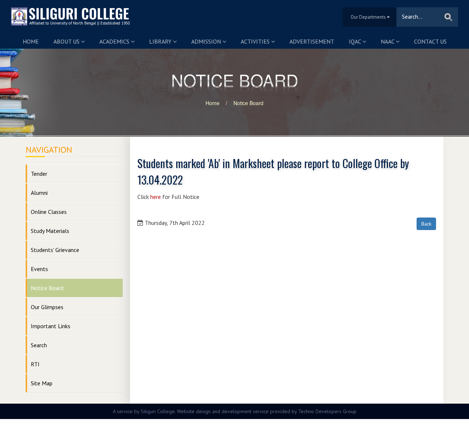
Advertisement (311, 41)
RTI (35, 364)
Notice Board (248, 103)
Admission (206, 41)
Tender (39, 173)
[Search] (448, 17)
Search (39, 345)
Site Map (41, 383)
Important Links (50, 326)
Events (39, 269)
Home (31, 41)
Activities (256, 41)
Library (161, 41)
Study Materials (50, 230)
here (155, 196)
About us (67, 41)
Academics (115, 41)
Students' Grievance (55, 249)
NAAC (388, 41)
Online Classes (49, 211)
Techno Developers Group (327, 411)
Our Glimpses (47, 307)
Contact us (430, 41)
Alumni (39, 192)
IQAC (355, 41)
